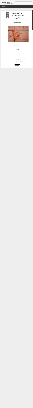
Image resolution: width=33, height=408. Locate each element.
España (18, 62)
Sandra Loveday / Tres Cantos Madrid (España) (17, 15)
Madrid (22, 62)
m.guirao (17, 59)
